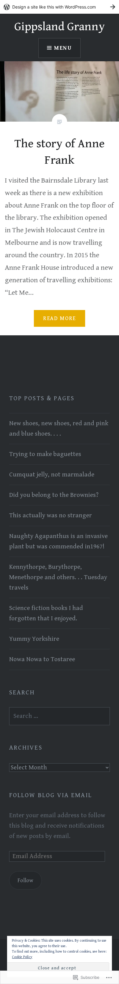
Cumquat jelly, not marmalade (51, 474)
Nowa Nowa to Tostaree (42, 659)
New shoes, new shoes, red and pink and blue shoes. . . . (58, 428)
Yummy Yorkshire (34, 639)
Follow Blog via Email (50, 795)
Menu (63, 48)
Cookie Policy (22, 957)
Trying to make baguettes (45, 454)
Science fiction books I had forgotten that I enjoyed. (46, 613)
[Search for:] (59, 716)
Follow (25, 880)
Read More (59, 318)
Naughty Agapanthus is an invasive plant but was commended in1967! (58, 541)
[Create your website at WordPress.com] (59, 7)
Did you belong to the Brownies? (54, 495)
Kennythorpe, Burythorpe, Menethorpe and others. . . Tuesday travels (58, 577)
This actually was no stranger (50, 515)
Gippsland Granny (59, 27)
